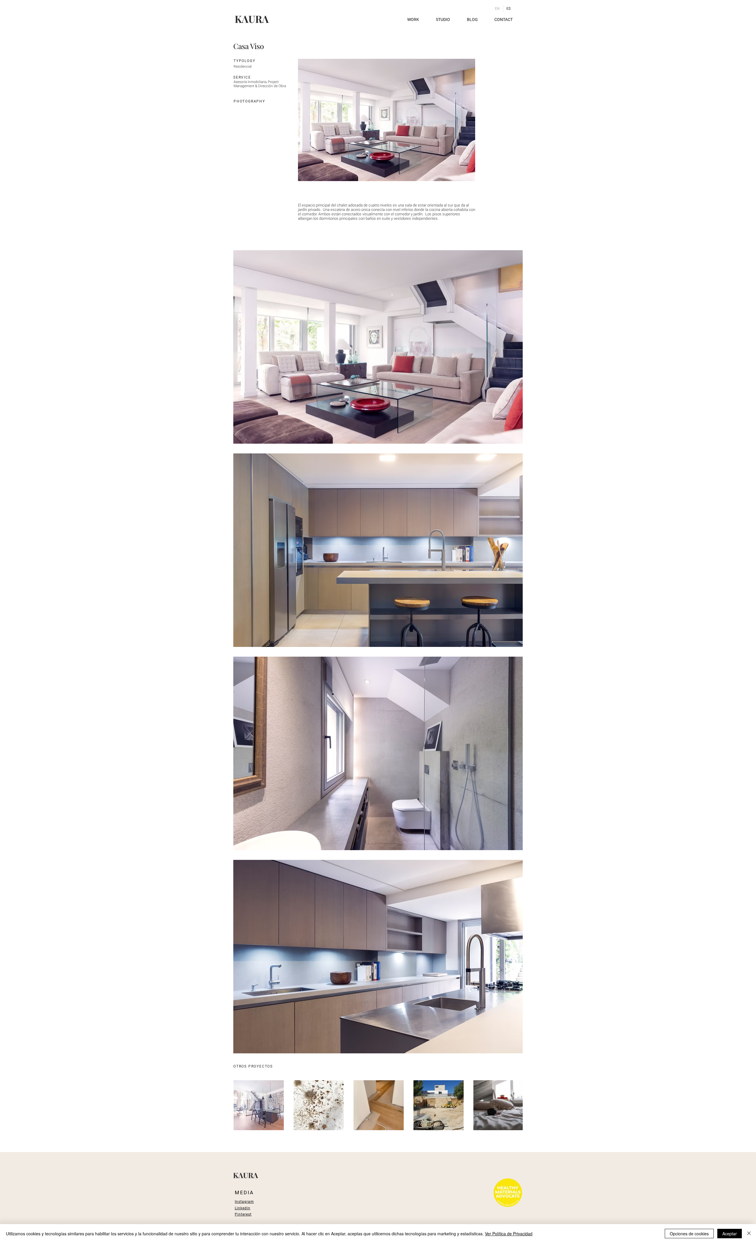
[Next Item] (512, 1105)
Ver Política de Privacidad (508, 1234)
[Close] (748, 1233)
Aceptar (729, 1234)
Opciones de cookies (689, 1234)
